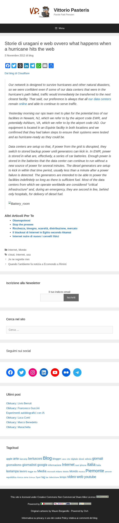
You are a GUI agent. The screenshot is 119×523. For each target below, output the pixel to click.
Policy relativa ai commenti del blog (79, 518)
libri (35, 472)
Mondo (22, 249)
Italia (98, 465)
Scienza (32, 477)
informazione (54, 465)
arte (16, 458)
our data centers (99, 99)
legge (30, 471)
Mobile (66, 472)
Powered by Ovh (79, 511)
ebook (81, 459)
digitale (74, 459)
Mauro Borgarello (60, 511)
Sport (38, 477)
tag (43, 477)
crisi (68, 459)
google (42, 465)
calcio (64, 459)
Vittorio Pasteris (71, 10)
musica (82, 472)
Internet (12, 249)
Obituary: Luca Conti (18, 417)
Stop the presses (23, 224)
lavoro (23, 471)
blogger (57, 458)
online (23, 104)
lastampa (12, 471)
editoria (88, 459)
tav (47, 477)
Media (41, 471)
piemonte (108, 472)
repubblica (11, 477)
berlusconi (35, 458)
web (80, 477)
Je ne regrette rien (18, 259)
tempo (63, 477)
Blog (47, 458)
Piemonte (95, 470)
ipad (77, 465)
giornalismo (14, 464)
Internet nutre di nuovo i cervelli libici (36, 236)
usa (28, 254)
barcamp (23, 459)
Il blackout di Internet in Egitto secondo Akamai (42, 232)
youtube (90, 477)
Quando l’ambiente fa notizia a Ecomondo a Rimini (37, 264)
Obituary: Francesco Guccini (23, 408)
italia (91, 464)
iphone (83, 465)
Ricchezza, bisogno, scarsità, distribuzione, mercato (45, 228)
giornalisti (29, 465)
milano (59, 471)
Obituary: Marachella (18, 427)
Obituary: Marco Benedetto (21, 422)
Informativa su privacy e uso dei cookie (41, 518)
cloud (11, 254)
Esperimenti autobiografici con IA (25, 412)
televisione (54, 477)
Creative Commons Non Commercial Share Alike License (66, 497)
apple (9, 458)
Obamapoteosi (21, 220)
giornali (97, 458)
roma (26, 477)
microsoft (51, 472)
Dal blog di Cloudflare (17, 73)
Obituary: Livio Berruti (19, 403)
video (71, 477)
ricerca (20, 477)
